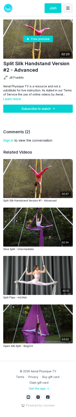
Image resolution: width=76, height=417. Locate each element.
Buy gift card (50, 377)
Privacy (33, 377)
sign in (8, 140)
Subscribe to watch (36, 109)
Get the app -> (39, 388)
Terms (20, 377)
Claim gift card (38, 382)
